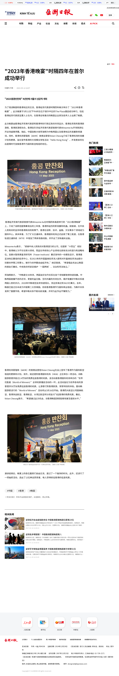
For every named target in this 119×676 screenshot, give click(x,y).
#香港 (21, 490)
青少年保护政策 (51, 639)
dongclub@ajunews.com (77, 664)
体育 (65, 23)
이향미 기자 (9, 88)
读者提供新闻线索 (75, 639)
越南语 (28, 13)
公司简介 (25, 639)
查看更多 (110, 294)
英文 (11, 13)
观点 (83, 23)
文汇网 (59, 630)
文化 (57, 23)
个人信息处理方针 (36, 639)
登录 (110, 15)
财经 (30, 23)
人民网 (92, 630)
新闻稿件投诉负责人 (91, 639)
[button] (108, 313)
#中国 (9, 490)
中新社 (75, 630)
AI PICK (94, 23)
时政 (21, 23)
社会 (48, 23)
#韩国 (32, 490)
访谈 (74, 23)
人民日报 (27, 630)
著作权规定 (62, 639)
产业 (39, 23)
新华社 (43, 630)
